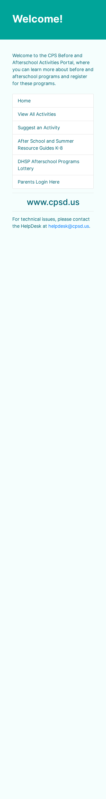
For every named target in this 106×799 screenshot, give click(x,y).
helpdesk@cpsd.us (68, 226)
